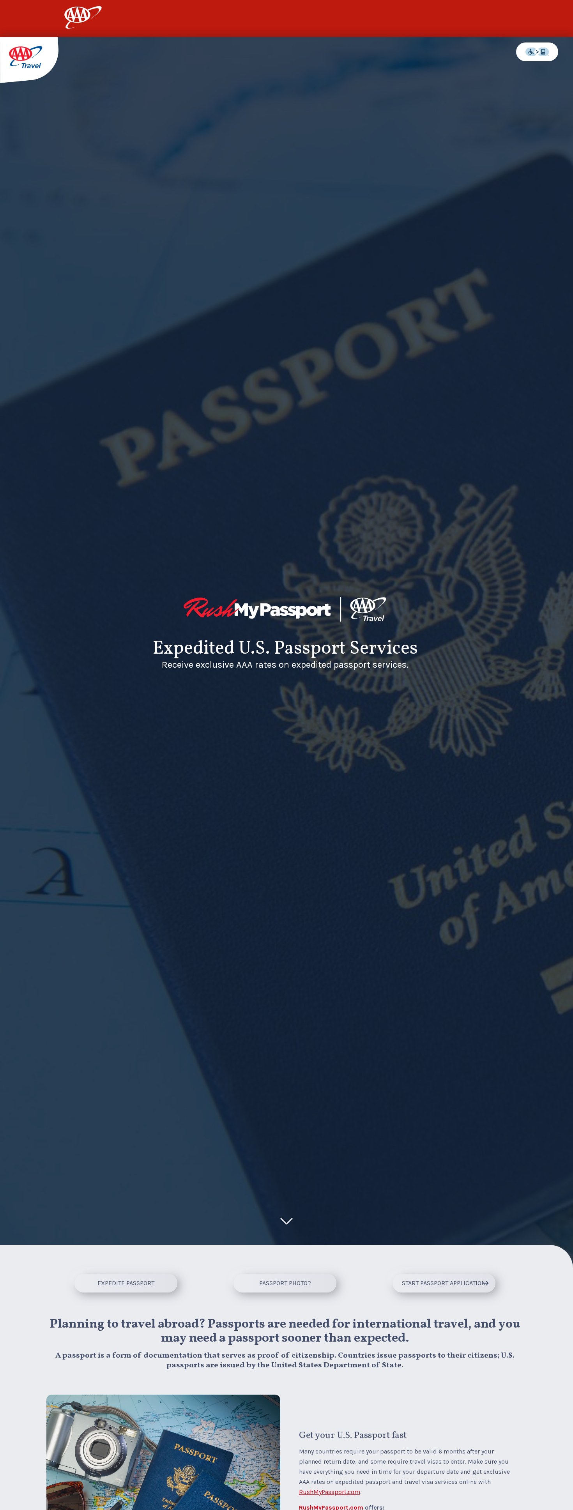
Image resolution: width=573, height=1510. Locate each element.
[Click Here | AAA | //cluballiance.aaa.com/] (83, 25)
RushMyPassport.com (329, 1492)
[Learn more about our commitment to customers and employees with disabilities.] (537, 52)
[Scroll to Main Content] (286, 1222)
